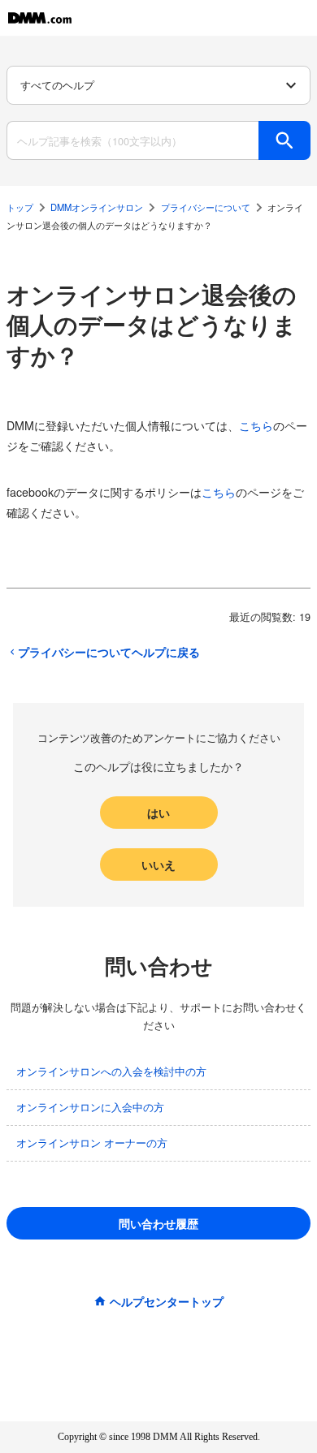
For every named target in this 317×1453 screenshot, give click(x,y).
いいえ (158, 864)
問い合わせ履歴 (158, 1223)
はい (158, 812)
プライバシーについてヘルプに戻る (109, 652)
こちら (256, 425)
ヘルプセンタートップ (167, 1301)
